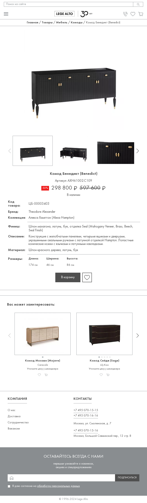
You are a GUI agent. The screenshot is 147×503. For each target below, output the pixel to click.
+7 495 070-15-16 (86, 430)
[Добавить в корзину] (46, 374)
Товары (47, 22)
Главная (32, 22)
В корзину (68, 277)
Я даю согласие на (46, 486)
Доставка (14, 416)
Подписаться (127, 477)
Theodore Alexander (42, 211)
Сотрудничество (18, 422)
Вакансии (14, 428)
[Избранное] (39, 374)
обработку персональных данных (58, 486)
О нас (11, 410)
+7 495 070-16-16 (86, 415)
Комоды (76, 22)
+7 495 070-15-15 (86, 410)
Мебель (61, 22)
